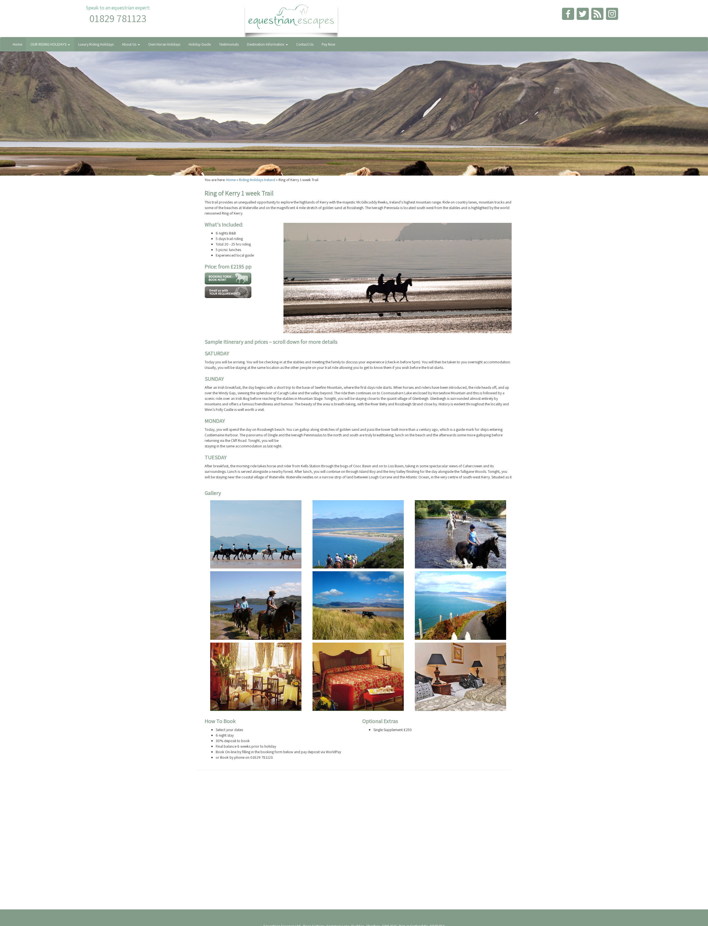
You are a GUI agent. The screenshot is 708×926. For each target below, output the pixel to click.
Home (17, 44)
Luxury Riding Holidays (96, 44)
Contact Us (304, 44)
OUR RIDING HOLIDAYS (48, 44)
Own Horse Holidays (164, 44)
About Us (129, 44)
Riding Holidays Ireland (257, 179)
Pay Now (328, 44)
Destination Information (266, 44)
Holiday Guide (200, 44)
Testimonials (229, 44)
